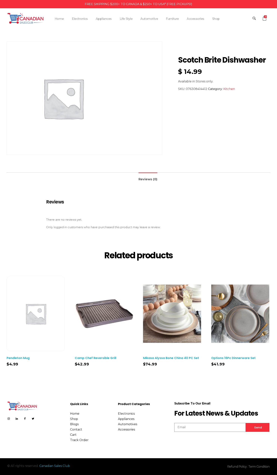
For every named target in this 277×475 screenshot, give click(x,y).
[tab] (147, 177)
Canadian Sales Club (54, 466)
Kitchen (229, 89)
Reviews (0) (147, 179)
